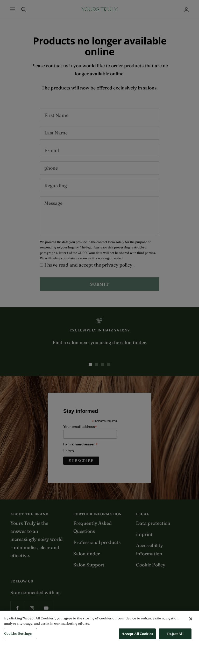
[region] (99, 628)
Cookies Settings (18, 633)
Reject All (175, 634)
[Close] (190, 619)
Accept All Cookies (137, 634)
